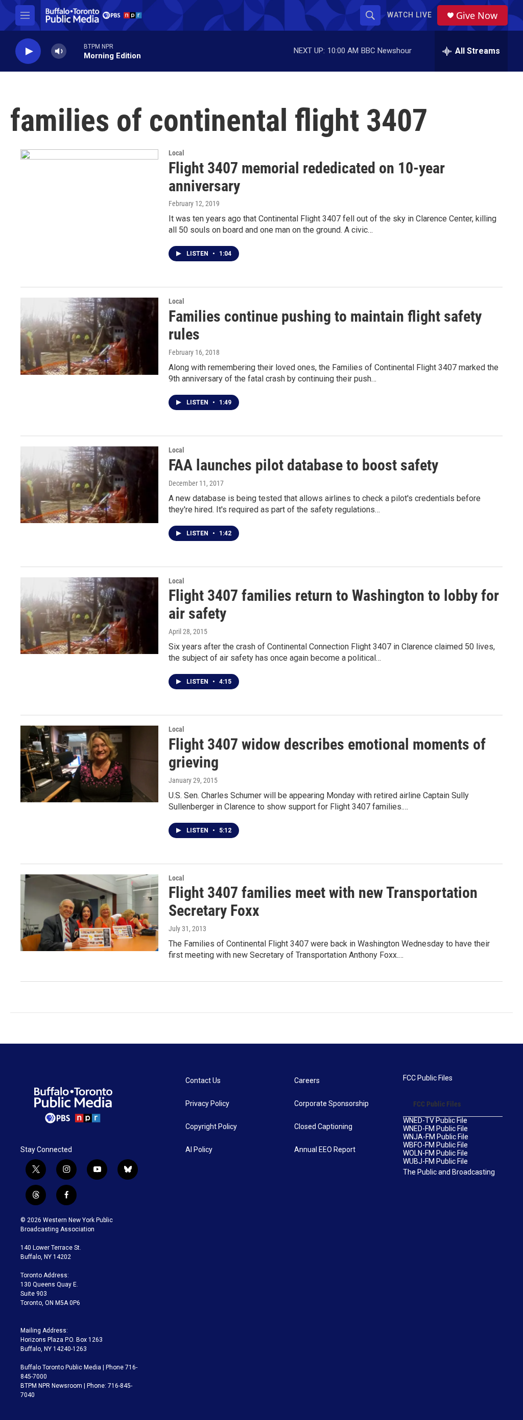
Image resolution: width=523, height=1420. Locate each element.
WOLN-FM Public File (435, 1153)
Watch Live (409, 15)
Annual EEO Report (324, 1150)
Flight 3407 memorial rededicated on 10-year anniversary (307, 177)
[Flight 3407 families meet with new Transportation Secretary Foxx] (89, 912)
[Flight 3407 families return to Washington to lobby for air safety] (89, 615)
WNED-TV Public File (435, 1120)
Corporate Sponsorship (331, 1104)
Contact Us (203, 1081)
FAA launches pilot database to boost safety (303, 465)
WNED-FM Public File (435, 1129)
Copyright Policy (211, 1127)
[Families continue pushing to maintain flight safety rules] (89, 336)
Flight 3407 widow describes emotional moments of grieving (327, 753)
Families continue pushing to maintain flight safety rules (325, 325)
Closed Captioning (323, 1127)
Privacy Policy (207, 1104)
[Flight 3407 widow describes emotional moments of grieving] (89, 764)
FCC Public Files (428, 1078)
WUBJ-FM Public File (435, 1161)
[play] (28, 51)
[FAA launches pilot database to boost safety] (89, 484)
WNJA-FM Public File (435, 1137)
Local (176, 153)
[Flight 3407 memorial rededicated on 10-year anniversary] (89, 187)
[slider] (75, 51)
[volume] (58, 51)
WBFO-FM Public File (435, 1145)
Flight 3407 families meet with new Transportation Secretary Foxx (323, 901)
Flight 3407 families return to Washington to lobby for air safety (334, 604)
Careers (307, 1081)
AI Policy (198, 1150)
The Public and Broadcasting (449, 1172)
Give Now (476, 15)
